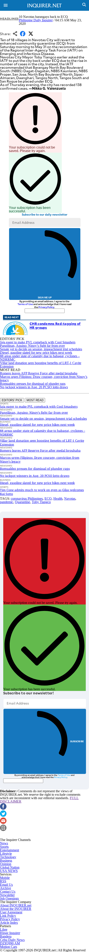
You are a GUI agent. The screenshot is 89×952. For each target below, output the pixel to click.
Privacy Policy (46, 307)
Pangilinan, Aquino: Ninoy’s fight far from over (32, 346)
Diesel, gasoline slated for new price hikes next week (36, 352)
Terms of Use (25, 304)
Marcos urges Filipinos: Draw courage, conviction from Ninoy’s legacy (43, 378)
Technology (8, 857)
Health (57, 498)
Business (6, 860)
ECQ (48, 498)
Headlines (9, 19)
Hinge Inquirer (10, 933)
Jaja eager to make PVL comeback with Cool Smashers (37, 342)
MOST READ (35, 400)
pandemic (6, 502)
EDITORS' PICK (12, 400)
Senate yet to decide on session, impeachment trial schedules (41, 349)
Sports (4, 847)
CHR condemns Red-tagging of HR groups (55, 325)
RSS (3, 881)
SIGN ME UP (45, 297)
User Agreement (11, 912)
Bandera (5, 936)
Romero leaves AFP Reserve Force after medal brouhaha (38, 373)
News (4, 843)
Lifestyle (6, 853)
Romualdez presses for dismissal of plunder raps (32, 383)
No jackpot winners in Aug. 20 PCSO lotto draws (34, 387)
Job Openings (9, 898)
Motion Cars (8, 947)
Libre (3, 929)
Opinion (5, 864)
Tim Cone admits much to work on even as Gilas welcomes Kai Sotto (42, 492)
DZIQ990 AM (10, 943)
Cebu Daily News (12, 940)
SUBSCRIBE (77, 741)
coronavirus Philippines (27, 498)
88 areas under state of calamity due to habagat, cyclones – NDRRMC (40, 357)
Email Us (6, 884)
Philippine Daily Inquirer (36, 20)
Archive (5, 888)
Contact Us (7, 891)
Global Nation (9, 867)
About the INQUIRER (15, 909)
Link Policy (8, 916)
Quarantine (22, 502)
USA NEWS (9, 871)
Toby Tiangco (41, 502)
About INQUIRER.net (15, 905)
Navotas (69, 498)
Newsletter (7, 895)
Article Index (9, 922)
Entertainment (9, 850)
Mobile (5, 878)
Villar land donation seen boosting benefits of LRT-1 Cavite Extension (40, 364)
